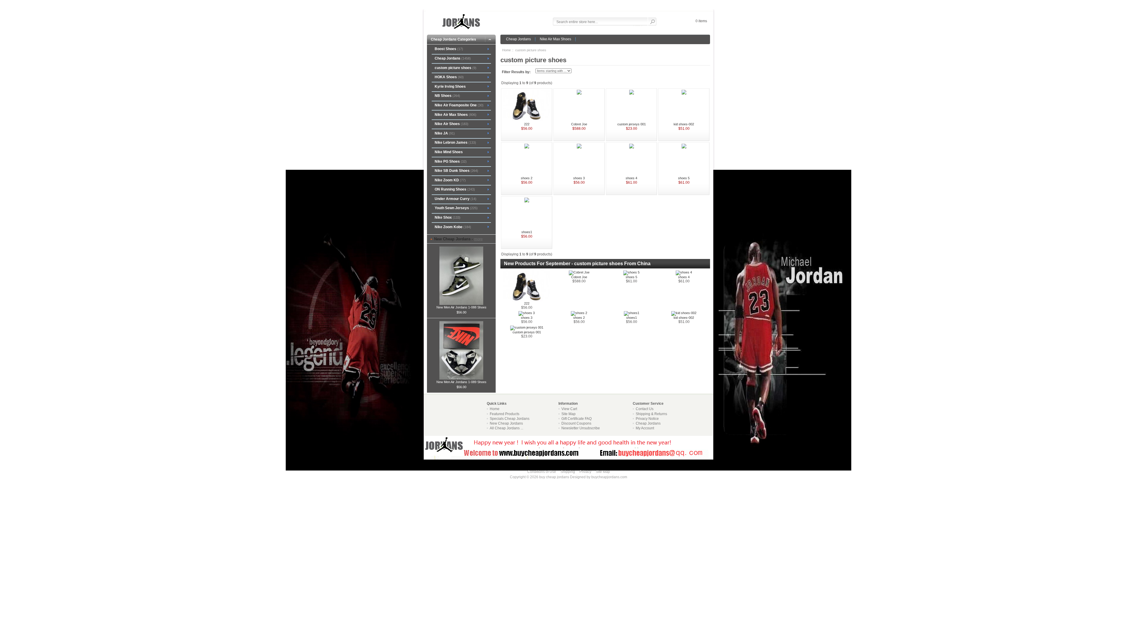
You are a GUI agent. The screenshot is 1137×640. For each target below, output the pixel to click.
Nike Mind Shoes (449, 152)
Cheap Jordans (518, 39)
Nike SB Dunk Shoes (456, 171)
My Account (645, 428)
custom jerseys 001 (631, 124)
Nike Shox (447, 217)
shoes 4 (631, 178)
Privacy (585, 472)
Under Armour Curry (455, 199)
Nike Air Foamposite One (459, 105)
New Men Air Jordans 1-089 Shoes (461, 382)
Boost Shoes (449, 49)
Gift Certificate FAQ (576, 419)
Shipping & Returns (651, 414)
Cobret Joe (579, 124)
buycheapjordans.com (609, 477)
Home (506, 50)
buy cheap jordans (554, 477)
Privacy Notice (647, 419)
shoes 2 (526, 178)
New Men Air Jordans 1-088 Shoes (461, 307)
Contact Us (644, 409)
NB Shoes (447, 96)
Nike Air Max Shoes (555, 39)
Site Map (568, 414)
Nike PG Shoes (451, 161)
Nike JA (445, 133)
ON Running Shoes (455, 189)
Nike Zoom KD (450, 180)
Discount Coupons (576, 423)
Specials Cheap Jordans (509, 419)
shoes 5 (684, 178)
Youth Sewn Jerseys (456, 208)
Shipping (568, 472)
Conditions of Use (541, 472)
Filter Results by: (516, 72)
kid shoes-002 (684, 124)
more (478, 239)
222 (526, 124)
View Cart (569, 409)
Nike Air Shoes (451, 124)
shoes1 (526, 232)
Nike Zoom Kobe (453, 227)
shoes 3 (579, 178)
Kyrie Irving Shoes (450, 86)
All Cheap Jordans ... (506, 428)
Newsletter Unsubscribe (580, 428)
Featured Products (504, 414)
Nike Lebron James (455, 142)
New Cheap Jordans (506, 423)
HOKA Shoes (449, 77)
